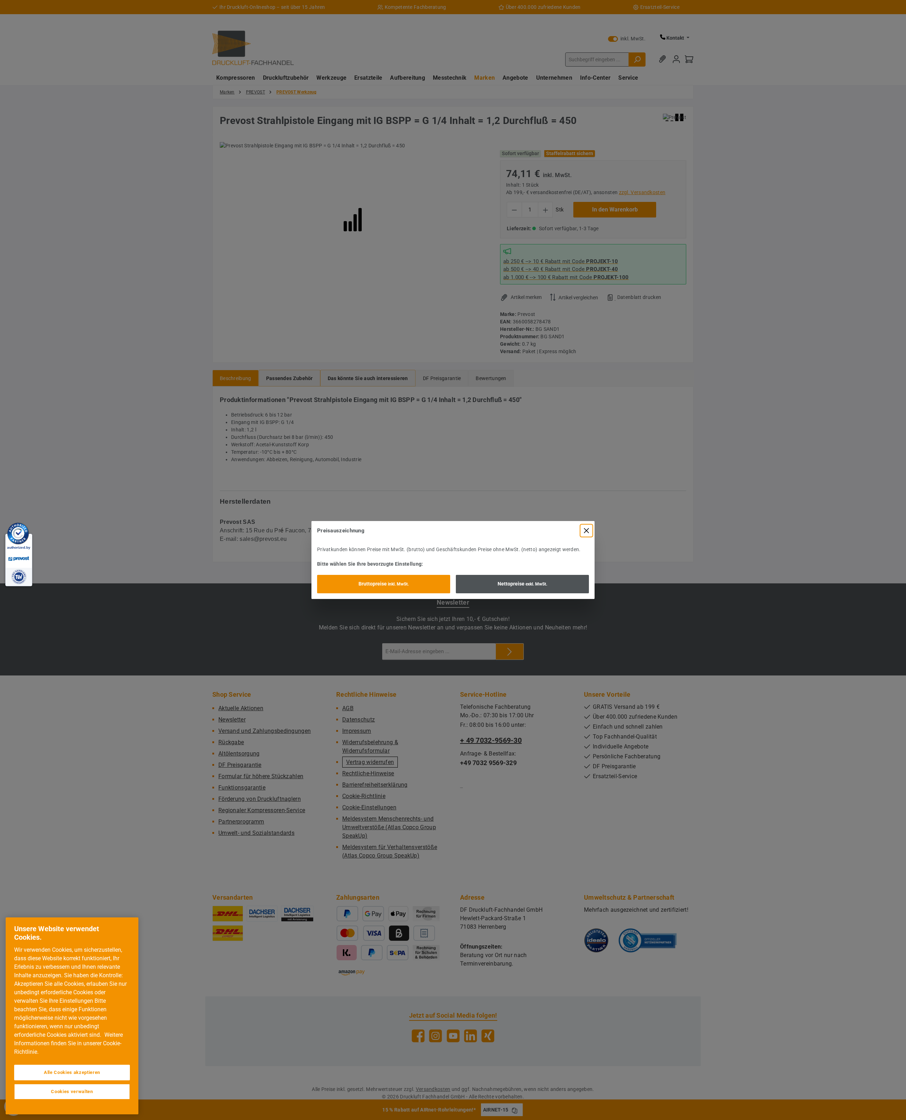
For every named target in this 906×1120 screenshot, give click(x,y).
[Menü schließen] (586, 530)
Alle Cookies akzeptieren (72, 1072)
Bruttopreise (384, 584)
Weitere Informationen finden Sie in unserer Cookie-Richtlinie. (68, 1043)
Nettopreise (522, 584)
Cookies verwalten (72, 1091)
